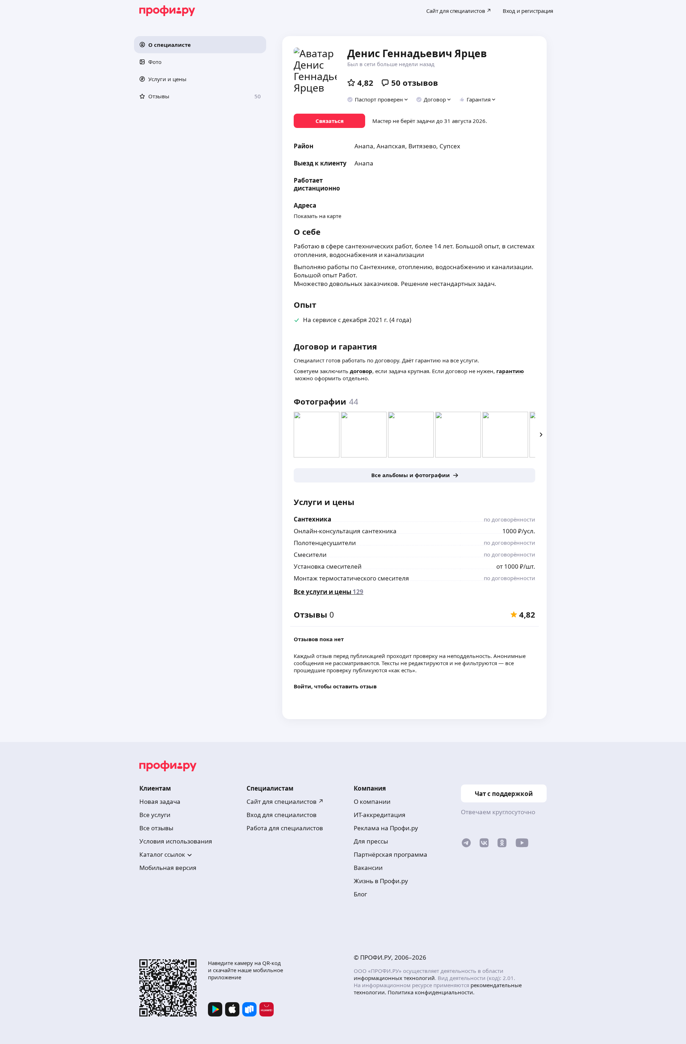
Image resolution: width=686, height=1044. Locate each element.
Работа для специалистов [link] (285, 828)
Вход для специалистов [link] (282, 815)
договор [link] (361, 371)
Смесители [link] (310, 554)
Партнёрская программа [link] (390, 854)
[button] (200, 44)
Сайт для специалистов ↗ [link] (285, 801)
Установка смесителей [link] (328, 566)
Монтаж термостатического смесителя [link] (351, 578)
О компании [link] (372, 801)
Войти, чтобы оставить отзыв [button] (335, 686)
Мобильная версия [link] (168, 868)
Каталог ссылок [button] (162, 854)
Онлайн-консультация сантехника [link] (345, 531)
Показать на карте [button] (317, 215)
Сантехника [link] (312, 519)
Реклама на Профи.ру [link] (386, 828)
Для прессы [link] (371, 841)
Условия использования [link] (175, 841)
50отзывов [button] (414, 83)
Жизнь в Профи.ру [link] (381, 881)
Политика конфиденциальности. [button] (431, 992)
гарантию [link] (510, 371)
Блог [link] (360, 894)
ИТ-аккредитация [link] (380, 815)
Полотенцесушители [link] (325, 543)
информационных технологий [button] (394, 977)
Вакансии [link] (368, 868)
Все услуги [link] (154, 815)
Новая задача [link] (159, 801)
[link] (329, 121)
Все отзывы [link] (156, 828)
